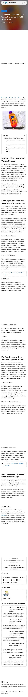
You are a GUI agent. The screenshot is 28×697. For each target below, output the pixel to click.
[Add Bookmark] (11, 22)
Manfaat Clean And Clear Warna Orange (11, 97)
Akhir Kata (8, 151)
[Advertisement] (14, 47)
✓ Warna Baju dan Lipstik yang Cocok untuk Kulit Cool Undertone (16, 621)
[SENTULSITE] (6, 2)
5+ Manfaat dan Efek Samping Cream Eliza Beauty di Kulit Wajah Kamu (16, 645)
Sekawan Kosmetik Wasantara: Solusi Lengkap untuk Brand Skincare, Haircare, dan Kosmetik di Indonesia (16, 633)
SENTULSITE (12, 3)
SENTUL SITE (5, 22)
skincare (4, 11)
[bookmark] (24, 3)
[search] (20, 3)
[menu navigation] (3, 3)
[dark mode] (22, 3)
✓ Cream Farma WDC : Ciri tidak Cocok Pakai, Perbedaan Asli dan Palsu (17, 609)
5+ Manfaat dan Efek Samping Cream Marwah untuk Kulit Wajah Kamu (16, 657)
